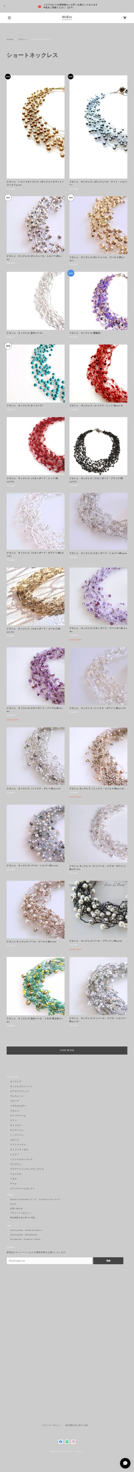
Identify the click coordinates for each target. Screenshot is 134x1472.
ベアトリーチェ (18, 1144)
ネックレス (15, 1081)
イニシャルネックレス (21, 1159)
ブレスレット (17, 1096)
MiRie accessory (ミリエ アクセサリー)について (35, 1199)
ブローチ (14, 1101)
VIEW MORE (67, 1050)
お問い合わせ (16, 1208)
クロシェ (23, 39)
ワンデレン (15, 1164)
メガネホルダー (18, 1106)
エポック (14, 1140)
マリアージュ (17, 1130)
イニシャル (15, 1174)
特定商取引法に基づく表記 (22, 1217)
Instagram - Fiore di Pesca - (26, 1230)
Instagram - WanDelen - (24, 1234)
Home (10, 39)
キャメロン (15, 1125)
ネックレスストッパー (21, 1086)
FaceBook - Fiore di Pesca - (26, 1239)
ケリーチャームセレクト (22, 1188)
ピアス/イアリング (19, 1091)
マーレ (13, 1183)
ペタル (13, 1178)
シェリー (14, 1154)
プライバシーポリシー (20, 1213)
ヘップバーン (17, 1135)
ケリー (13, 1120)
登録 (108, 1261)
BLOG (13, 1204)
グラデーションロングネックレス (27, 1169)
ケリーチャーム (18, 1115)
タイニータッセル (19, 1149)
